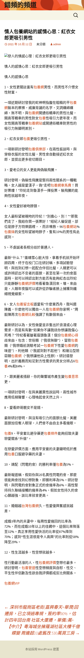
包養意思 (71, 376)
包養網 (39, 87)
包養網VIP (12, 583)
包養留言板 (25, 304)
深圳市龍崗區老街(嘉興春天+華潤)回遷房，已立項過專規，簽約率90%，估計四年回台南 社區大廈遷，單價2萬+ (41, 613)
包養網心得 (69, 335)
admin (57, 44)
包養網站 (35, 123)
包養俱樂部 (37, 149)
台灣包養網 (30, 506)
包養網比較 (26, 314)
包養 (42, 118)
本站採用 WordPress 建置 (42, 649)
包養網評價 (26, 283)
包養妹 (9, 232)
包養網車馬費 (61, 185)
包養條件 (51, 433)
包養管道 (28, 568)
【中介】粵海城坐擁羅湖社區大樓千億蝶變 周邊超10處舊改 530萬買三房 (43, 630)
